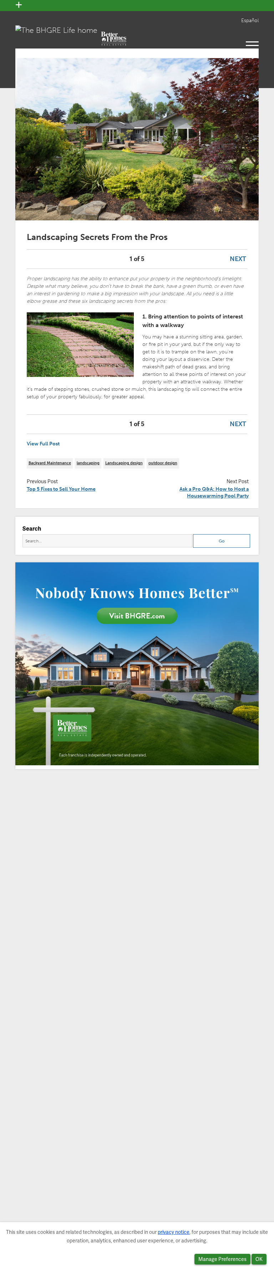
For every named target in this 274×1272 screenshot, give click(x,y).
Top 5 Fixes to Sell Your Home (61, 489)
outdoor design (162, 463)
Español (250, 20)
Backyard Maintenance (50, 463)
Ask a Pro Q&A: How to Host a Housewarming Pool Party (214, 492)
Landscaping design (124, 463)
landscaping (88, 463)
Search (31, 528)
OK (259, 1259)
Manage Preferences (222, 1259)
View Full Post (43, 444)
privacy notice (173, 1232)
